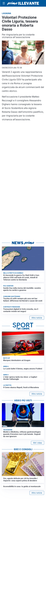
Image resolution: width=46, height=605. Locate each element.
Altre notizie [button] (36, 318)
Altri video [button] (37, 443)
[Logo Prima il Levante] (23, 3)
